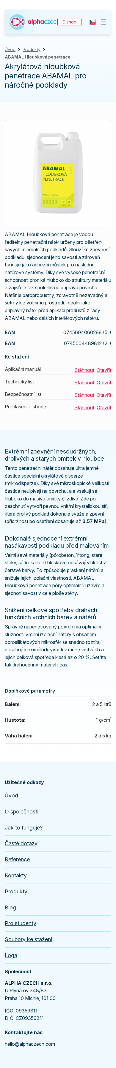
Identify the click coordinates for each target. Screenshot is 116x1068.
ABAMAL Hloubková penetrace (37, 56)
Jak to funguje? (24, 827)
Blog (10, 907)
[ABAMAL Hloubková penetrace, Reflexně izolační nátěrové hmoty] (58, 121)
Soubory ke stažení (28, 939)
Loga (11, 955)
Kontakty (16, 875)
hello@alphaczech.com (30, 1044)
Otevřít (104, 370)
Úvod (10, 49)
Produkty (31, 49)
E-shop (69, 21)
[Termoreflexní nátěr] (35, 16)
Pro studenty (20, 923)
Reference (17, 859)
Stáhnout (84, 370)
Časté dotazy (21, 843)
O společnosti (21, 811)
